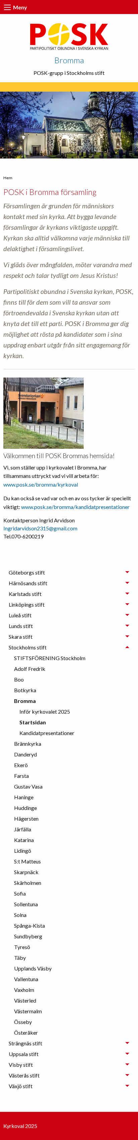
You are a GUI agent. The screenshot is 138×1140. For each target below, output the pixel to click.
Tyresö (22, 947)
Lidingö (22, 850)
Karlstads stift (25, 594)
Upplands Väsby (33, 968)
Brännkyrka (27, 743)
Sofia (20, 893)
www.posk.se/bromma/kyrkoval (40, 484)
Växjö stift (20, 1086)
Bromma (69, 60)
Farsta (21, 775)
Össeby (23, 1022)
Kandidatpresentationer (46, 733)
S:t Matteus (27, 861)
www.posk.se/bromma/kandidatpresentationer (75, 507)
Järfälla (22, 829)
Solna (20, 915)
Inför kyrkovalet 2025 (44, 711)
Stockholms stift (28, 647)
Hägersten (26, 818)
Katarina (24, 840)
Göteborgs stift (27, 572)
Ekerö (21, 765)
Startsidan (32, 722)
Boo (19, 679)
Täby (20, 957)
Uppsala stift (24, 1054)
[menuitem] (72, 658)
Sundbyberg (28, 936)
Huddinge (25, 808)
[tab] (69, 572)
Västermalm (28, 1011)
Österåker (26, 1032)
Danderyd (25, 754)
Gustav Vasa (28, 786)
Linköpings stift (27, 604)
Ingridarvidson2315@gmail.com (40, 528)
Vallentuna (26, 979)
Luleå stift (20, 615)
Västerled (25, 1000)
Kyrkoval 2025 (20, 1126)
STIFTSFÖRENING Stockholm (49, 658)
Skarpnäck (26, 872)
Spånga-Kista (29, 925)
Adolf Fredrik (29, 668)
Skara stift (20, 636)
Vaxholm (24, 990)
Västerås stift (24, 1075)
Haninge (23, 797)
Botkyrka (25, 690)
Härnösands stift (28, 583)
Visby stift (21, 1064)
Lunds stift (21, 626)
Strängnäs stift (25, 1043)
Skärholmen (27, 882)
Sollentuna (26, 904)
